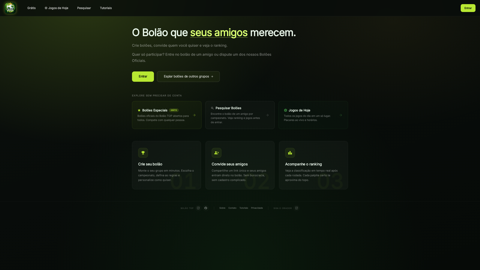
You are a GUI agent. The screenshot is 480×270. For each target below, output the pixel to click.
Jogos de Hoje (58, 8)
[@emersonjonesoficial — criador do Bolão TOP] (296, 208)
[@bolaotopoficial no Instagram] (198, 208)
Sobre (222, 208)
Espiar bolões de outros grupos (186, 76)
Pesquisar (84, 8)
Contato (232, 208)
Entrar (468, 8)
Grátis (31, 8)
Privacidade (257, 208)
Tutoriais (106, 8)
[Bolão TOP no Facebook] (206, 208)
